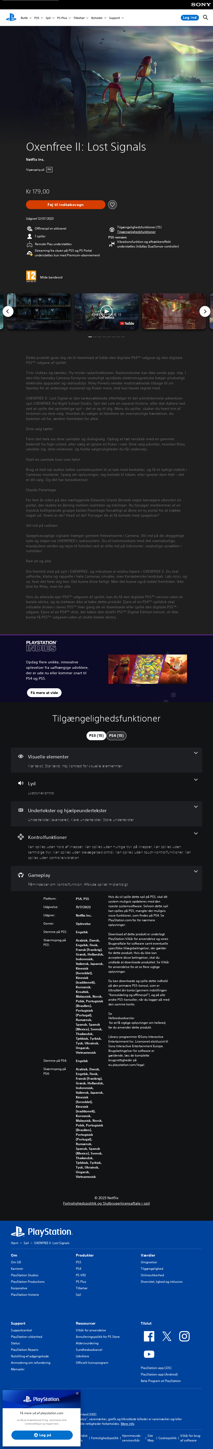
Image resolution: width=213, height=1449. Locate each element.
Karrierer (17, 1268)
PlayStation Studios (24, 1275)
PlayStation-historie (25, 1294)
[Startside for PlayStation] (11, 18)
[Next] (204, 311)
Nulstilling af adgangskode (30, 1356)
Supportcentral (21, 1330)
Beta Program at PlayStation (161, 1381)
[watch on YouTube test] (127, 323)
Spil (48, 18)
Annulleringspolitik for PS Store (98, 1336)
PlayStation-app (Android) (159, 1374)
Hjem (14, 1243)
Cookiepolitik (167, 1438)
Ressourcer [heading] (86, 1323)
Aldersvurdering (87, 1343)
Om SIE (16, 1262)
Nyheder (97, 18)
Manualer (17, 1369)
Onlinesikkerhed (152, 1275)
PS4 (78, 1268)
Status (15, 1343)
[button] (136, 232)
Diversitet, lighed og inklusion (162, 1281)
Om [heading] (14, 1255)
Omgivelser (149, 1262)
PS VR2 (81, 1275)
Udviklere (82, 1356)
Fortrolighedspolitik (104, 1438)
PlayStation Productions (28, 1281)
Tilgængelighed (152, 1268)
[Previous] (8, 311)
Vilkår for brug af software (190, 1438)
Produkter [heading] (85, 1255)
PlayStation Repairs (24, 1349)
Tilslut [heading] (146, 1323)
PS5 (36, 18)
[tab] (96, 735)
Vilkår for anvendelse (91, 1330)
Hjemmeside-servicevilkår (132, 1438)
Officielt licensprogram (92, 1362)
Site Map (151, 1438)
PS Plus (62, 18)
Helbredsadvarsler (121, 1018)
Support (114, 18)
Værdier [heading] (148, 1255)
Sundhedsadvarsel (89, 1349)
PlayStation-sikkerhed (26, 1336)
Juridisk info (82, 1438)
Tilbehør (79, 18)
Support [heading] (18, 1323)
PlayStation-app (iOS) (156, 1368)
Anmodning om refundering (30, 1362)
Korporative (19, 1288)
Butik (24, 18)
